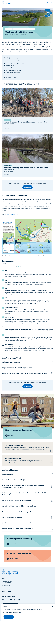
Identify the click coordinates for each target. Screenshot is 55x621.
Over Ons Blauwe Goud (12, 68)
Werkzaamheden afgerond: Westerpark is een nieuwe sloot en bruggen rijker (26, 168)
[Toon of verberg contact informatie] (51, 450)
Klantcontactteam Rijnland (13, 72)
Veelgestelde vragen (11, 77)
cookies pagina (38, 609)
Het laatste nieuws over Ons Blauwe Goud (16, 61)
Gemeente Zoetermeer (12, 75)
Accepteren (9, 617)
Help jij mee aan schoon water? (14, 70)
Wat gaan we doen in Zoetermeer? (15, 63)
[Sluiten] (52, 606)
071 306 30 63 (8, 585)
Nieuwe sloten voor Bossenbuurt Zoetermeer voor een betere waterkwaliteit (25, 123)
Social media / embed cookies (13, 612)
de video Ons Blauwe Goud (11, 214)
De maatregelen (10, 65)
